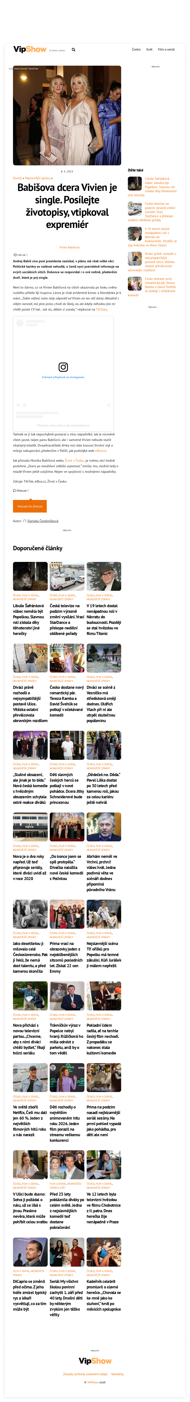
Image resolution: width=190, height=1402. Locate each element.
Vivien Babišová (69, 247)
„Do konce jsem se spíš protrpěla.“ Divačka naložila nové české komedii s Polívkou (66, 867)
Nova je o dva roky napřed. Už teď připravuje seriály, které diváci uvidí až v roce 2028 (29, 867)
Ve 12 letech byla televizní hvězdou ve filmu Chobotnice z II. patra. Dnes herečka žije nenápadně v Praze (104, 1207)
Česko (136, 49)
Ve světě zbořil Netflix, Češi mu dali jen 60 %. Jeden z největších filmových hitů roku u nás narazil (30, 1120)
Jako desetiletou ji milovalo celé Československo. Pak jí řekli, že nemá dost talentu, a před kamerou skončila (30, 957)
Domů (17, 178)
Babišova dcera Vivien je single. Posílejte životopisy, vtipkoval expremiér (67, 205)
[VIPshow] (30, 52)
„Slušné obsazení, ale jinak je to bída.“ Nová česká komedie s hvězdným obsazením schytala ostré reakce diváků (30, 788)
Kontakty (117, 1374)
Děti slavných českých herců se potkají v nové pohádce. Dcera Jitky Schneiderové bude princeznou (67, 788)
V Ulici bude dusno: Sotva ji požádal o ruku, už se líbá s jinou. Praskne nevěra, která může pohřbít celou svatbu (30, 1207)
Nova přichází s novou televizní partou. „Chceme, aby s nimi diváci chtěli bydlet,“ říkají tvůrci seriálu (29, 1039)
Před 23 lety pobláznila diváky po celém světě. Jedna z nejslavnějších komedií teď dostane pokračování (67, 1210)
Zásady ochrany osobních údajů (85, 1374)
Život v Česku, (75, 460)
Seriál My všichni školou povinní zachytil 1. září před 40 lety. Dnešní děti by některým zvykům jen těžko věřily (66, 1297)
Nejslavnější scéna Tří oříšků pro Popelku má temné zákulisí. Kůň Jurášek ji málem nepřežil (104, 954)
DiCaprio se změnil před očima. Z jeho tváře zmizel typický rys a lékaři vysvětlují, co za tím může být (29, 1295)
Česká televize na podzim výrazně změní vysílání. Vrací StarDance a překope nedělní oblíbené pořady (67, 619)
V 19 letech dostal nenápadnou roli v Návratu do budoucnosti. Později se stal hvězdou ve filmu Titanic (104, 619)
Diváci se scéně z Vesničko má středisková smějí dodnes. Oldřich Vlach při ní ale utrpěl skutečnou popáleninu (101, 703)
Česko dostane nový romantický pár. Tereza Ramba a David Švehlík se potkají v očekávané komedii (66, 701)
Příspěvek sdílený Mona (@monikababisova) (63, 425)
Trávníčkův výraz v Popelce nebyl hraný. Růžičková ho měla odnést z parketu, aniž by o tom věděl (66, 1039)
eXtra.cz (100, 451)
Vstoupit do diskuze (29, 506)
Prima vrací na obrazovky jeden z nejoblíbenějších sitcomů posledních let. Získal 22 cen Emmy (66, 957)
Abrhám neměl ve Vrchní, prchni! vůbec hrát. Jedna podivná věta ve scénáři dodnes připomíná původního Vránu (102, 872)
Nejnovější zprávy (37, 178)
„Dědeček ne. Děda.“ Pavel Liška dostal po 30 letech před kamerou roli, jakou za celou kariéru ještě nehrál (103, 788)
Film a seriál (166, 49)
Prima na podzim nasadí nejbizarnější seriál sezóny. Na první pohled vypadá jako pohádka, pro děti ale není (104, 1120)
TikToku (101, 309)
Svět (149, 49)
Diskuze (22, 490)
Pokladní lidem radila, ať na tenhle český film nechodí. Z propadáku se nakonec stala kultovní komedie (103, 1039)
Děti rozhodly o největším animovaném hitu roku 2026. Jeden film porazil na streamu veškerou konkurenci (65, 1123)
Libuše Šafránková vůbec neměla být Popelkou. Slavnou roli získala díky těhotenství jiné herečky (28, 619)
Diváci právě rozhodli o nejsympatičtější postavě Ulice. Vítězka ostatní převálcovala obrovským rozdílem (30, 703)
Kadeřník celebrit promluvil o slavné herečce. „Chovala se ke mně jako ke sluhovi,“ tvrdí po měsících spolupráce (104, 1295)
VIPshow (93, 1382)
